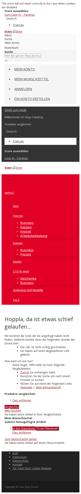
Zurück (24, 372)
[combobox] (23, 56)
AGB (15, 453)
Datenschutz (20, 461)
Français (18, 25)
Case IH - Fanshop (16, 158)
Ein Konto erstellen (32, 99)
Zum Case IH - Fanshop (20, 15)
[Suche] (6, 60)
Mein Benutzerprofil (48, 387)
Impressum (19, 457)
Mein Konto (24, 69)
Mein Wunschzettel (31, 79)
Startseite (26, 387)
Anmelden (23, 89)
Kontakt (17, 464)
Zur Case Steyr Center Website (31, 468)
